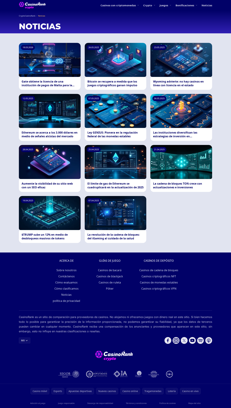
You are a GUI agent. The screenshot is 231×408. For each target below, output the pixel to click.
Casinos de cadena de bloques (158, 270)
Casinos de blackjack (109, 276)
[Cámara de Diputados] (96, 374)
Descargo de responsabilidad (100, 403)
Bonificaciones (185, 5)
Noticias (207, 5)
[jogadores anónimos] (121, 374)
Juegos (164, 5)
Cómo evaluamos (66, 282)
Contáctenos (66, 276)
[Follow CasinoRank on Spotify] (200, 340)
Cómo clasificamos (66, 288)
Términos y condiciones (136, 403)
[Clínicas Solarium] (138, 374)
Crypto (147, 5)
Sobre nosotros (66, 270)
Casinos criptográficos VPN (158, 288)
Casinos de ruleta (110, 282)
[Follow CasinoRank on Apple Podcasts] (208, 340)
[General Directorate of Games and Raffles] (68, 374)
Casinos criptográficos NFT (159, 276)
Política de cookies (167, 403)
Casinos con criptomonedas (118, 5)
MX (23, 340)
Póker (110, 288)
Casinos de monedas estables (159, 282)
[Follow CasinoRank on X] (184, 340)
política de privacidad (66, 301)
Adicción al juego (37, 403)
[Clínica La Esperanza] (153, 374)
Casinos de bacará (109, 270)
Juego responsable (66, 403)
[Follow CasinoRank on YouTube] (192, 340)
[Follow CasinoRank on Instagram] (176, 340)
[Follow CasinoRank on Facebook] (167, 340)
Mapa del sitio (194, 403)
